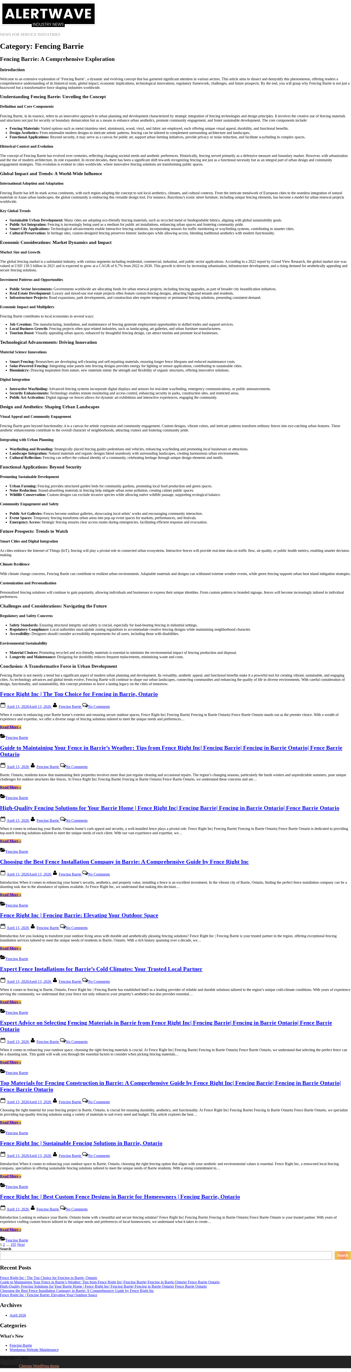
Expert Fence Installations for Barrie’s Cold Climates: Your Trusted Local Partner (101, 969)
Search (5, 1249)
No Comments (99, 707)
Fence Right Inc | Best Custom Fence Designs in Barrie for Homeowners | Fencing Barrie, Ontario (120, 1197)
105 (13, 1245)
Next (21, 1245)
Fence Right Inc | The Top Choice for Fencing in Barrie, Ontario (79, 694)
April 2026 (18, 1315)
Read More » (10, 727)
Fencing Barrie (70, 707)
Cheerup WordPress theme (39, 1366)
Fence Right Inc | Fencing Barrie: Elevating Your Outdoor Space (79, 915)
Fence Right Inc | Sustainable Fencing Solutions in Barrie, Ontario (81, 1143)
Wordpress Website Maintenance (34, 1350)
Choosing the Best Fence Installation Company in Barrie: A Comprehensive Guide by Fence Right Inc (124, 862)
